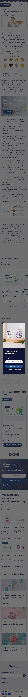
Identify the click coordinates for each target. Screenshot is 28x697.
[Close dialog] (21, 326)
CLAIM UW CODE (14, 366)
